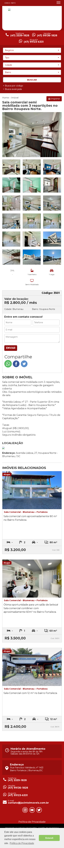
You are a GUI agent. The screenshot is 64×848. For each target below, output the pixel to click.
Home (5, 97)
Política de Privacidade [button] (22, 843)
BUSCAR (32, 79)
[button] (32, 50)
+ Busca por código (13, 85)
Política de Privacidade (32, 821)
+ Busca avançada (12, 89)
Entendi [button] (49, 838)
